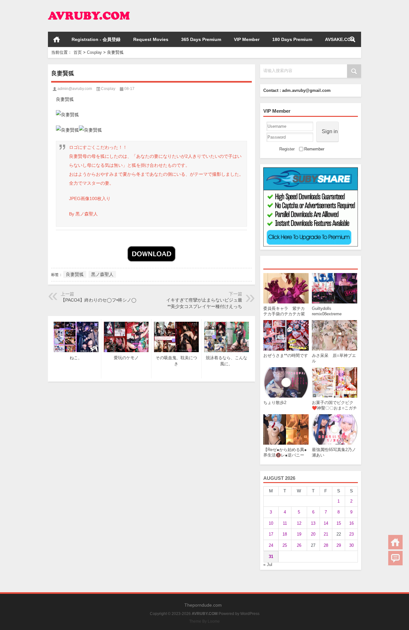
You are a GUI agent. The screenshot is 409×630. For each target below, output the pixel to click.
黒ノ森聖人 (102, 274)
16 (351, 523)
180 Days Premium (292, 39)
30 (351, 545)
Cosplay (94, 52)
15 (338, 523)
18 (284, 534)
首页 (56, 39)
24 (271, 545)
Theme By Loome (204, 621)
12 (299, 523)
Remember (314, 149)
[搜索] (352, 39)
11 (285, 523)
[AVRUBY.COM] (89, 8)
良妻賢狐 (75, 274)
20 (313, 534)
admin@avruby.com (75, 88)
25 (284, 545)
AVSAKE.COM (340, 39)
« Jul (267, 564)
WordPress (249, 613)
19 (299, 534)
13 (313, 523)
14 (326, 523)
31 (271, 556)
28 (326, 545)
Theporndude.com (203, 605)
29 (338, 545)
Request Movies (150, 39)
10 (271, 523)
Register (287, 149)
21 (326, 534)
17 (271, 534)
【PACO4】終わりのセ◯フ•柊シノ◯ (98, 300)
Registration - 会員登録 (96, 39)
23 (351, 534)
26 (299, 545)
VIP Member (246, 39)
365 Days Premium (201, 39)
